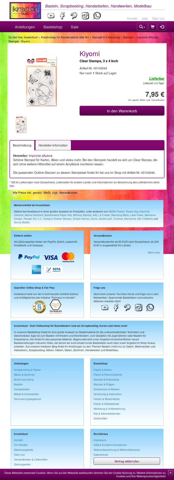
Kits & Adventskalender (107, 413)
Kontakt (132, 18)
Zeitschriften (101, 418)
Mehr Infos (154, 252)
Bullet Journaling (24, 379)
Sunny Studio (21, 222)
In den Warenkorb (122, 110)
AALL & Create (101, 215)
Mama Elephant (34, 215)
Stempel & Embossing (106, 37)
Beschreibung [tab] (22, 145)
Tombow (118, 218)
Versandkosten (157, 100)
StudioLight (105, 218)
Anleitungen (25, 26)
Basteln (18, 384)
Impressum (100, 440)
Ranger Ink (30, 218)
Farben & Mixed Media (107, 399)
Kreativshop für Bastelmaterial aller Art (65, 37)
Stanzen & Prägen (104, 384)
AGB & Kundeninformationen (110, 445)
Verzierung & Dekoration (108, 394)
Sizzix (94, 218)
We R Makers (145, 218)
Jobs (145, 18)
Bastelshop (53, 26)
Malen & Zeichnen (24, 374)
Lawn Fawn (136, 215)
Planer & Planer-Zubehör (108, 374)
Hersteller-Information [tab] (53, 145)
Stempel (128, 37)
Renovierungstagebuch (27, 399)
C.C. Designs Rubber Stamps (55, 218)
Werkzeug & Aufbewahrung (109, 408)
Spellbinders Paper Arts (58, 215)
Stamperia (130, 218)
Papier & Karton (103, 369)
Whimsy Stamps (82, 215)
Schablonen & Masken (107, 389)
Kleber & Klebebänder (106, 404)
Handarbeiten (22, 389)
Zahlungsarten (22, 464)
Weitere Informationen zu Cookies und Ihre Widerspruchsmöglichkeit (141, 474)
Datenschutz (101, 454)
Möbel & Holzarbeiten (26, 394)
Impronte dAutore (40, 155)
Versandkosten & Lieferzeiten (31, 459)
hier (12, 186)
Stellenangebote (23, 449)
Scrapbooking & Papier (27, 369)
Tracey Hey (131, 211)
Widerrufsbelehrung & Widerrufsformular (117, 449)
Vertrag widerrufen (126, 461)
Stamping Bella (120, 215)
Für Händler (21, 445)
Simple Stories (81, 218)
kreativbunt (31, 37)
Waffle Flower (116, 211)
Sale (75, 26)
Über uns (158, 18)
